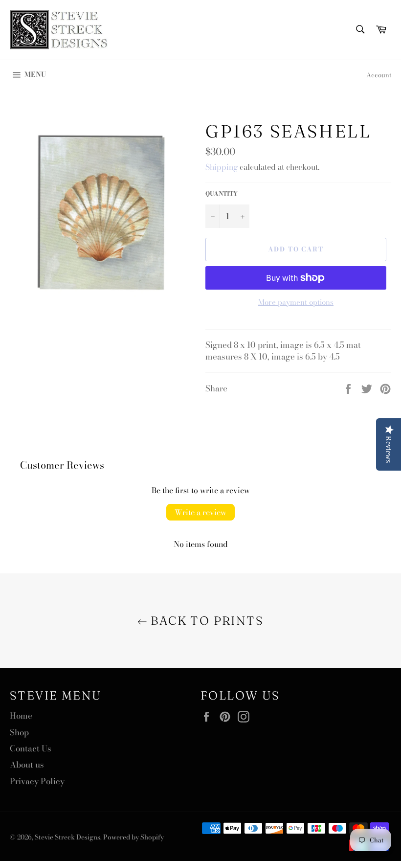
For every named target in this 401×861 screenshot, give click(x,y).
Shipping (221, 167)
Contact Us (30, 748)
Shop (19, 732)
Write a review (200, 512)
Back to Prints (205, 620)
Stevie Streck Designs (67, 837)
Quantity (221, 194)
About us (27, 764)
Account (378, 75)
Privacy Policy (37, 781)
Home (21, 715)
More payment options (296, 302)
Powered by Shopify (133, 837)
